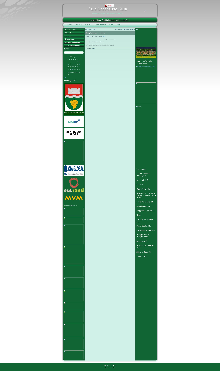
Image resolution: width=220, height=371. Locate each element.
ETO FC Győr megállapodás (72, 45)
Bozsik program (100, 25)
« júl (65, 77)
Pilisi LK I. (79, 25)
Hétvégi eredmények (91, 29)
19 (72, 69)
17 (68, 69)
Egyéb (93, 48)
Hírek (119, 25)
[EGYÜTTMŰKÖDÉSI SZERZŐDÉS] (146, 73)
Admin (103, 36)
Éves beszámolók (69, 39)
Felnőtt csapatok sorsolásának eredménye (124, 29)
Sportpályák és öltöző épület (72, 42)
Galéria (111, 25)
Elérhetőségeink (69, 33)
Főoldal (70, 25)
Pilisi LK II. (88, 25)
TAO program (68, 36)
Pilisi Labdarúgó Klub (107, 9)
